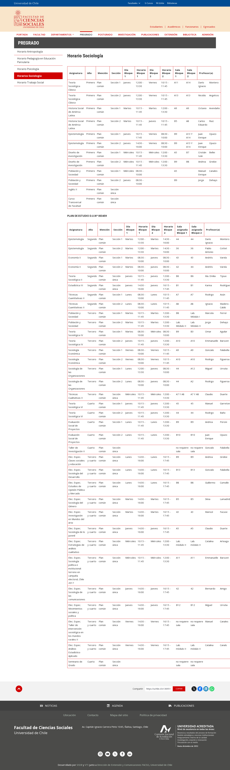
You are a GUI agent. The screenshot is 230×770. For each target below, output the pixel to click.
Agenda (117, 705)
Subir (19, 689)
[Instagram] (100, 754)
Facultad (39, 34)
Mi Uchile (160, 3)
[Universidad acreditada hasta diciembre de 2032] (185, 736)
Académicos (174, 26)
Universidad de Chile (161, 764)
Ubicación (69, 715)
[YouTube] (107, 754)
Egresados (209, 26)
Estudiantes (156, 26)
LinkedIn (205, 688)
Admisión (207, 34)
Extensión (171, 34)
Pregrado (86, 34)
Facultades (133, 3)
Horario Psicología (28, 69)
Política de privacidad (153, 715)
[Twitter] (115, 754)
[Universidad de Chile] (26, 3)
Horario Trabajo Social (30, 82)
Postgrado (105, 34)
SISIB (79, 764)
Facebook (199, 688)
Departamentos (61, 34)
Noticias (51, 705)
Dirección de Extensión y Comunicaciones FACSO (123, 764)
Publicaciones (150, 34)
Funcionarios (192, 26)
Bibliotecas (172, 3)
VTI (87, 764)
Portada (22, 34)
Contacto (92, 715)
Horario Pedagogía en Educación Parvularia (36, 60)
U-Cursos (149, 3)
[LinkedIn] (129, 754)
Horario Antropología (30, 51)
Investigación (126, 34)
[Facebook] (122, 754)
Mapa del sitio (119, 715)
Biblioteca (189, 34)
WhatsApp (211, 688)
